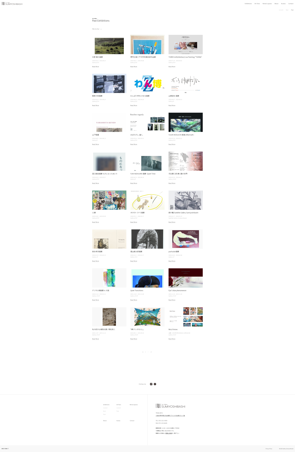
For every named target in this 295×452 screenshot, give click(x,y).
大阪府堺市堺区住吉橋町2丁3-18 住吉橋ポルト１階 (170, 415)
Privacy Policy (269, 448)
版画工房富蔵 (4, 448)
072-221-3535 (163, 420)
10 (151, 352)
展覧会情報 (168, 433)
